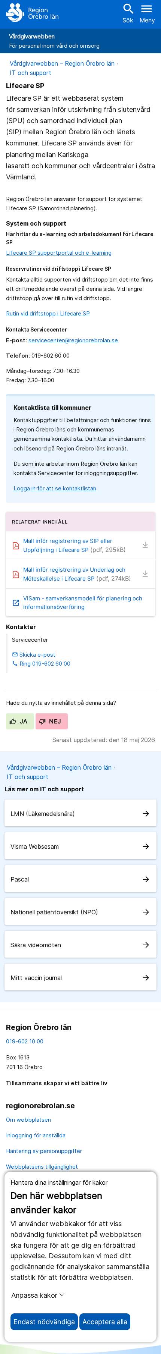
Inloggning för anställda (36, 1135)
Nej (54, 721)
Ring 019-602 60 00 (41, 663)
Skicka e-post (33, 654)
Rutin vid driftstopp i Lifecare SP (48, 313)
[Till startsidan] (32, 12)
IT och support (30, 72)
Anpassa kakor (34, 1295)
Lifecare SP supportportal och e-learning (59, 252)
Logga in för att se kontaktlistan (54, 488)
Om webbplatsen (28, 1119)
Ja (23, 721)
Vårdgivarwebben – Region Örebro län (62, 63)
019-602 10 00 (24, 1041)
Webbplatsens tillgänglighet (42, 1166)
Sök (128, 13)
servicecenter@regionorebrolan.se (73, 340)
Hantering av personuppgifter (44, 1150)
